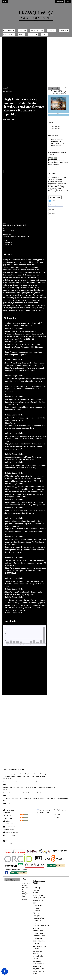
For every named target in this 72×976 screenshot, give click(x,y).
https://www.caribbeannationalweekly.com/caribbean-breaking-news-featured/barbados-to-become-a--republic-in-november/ (25, 446)
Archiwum (51, 30)
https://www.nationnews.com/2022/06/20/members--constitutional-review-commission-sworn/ (25, 466)
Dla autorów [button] (8, 34)
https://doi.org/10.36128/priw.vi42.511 (15, 225)
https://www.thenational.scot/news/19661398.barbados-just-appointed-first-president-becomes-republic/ (25, 530)
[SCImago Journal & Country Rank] (44, 811)
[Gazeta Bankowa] (34, 865)
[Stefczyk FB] (16, 871)
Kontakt (22, 34)
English (57, 814)
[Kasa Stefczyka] (56, 865)
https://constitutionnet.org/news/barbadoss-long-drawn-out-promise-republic (23, 353)
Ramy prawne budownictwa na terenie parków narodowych (25, 782)
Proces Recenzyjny (7, 816)
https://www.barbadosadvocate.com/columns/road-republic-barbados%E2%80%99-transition (24, 369)
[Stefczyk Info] (13, 865)
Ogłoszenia (33, 34)
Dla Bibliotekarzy (8, 842)
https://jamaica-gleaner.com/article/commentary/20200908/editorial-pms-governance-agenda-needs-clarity (25, 425)
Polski (56, 817)
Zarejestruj (59, 1)
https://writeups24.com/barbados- (18, 592)
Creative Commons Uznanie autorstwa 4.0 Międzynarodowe (58, 163)
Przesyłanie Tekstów (8, 811)
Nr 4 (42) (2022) (8, 91)
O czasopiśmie (8, 30)
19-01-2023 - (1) (8, 245)
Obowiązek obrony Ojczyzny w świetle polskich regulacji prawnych (29, 787)
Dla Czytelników (11, 832)
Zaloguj (67, 1)
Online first (23, 30)
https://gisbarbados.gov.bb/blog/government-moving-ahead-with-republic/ (25, 408)
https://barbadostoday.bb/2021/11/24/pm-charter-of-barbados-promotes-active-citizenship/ (25, 511)
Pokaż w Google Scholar (14, 328)
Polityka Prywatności (8, 822)
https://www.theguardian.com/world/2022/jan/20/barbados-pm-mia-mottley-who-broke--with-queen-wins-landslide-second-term (25, 549)
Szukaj (44, 34)
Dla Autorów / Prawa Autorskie (9, 836)
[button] (55, 200)
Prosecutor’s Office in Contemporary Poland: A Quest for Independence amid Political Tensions (36, 799)
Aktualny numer (37, 30)
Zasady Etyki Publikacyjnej (9, 828)
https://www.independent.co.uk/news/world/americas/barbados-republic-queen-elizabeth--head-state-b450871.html (25, 570)
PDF (6, 171)
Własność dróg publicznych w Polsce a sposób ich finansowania (27, 793)
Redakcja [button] (63, 30)
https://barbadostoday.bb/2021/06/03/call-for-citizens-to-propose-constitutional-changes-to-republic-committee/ (25, 388)
